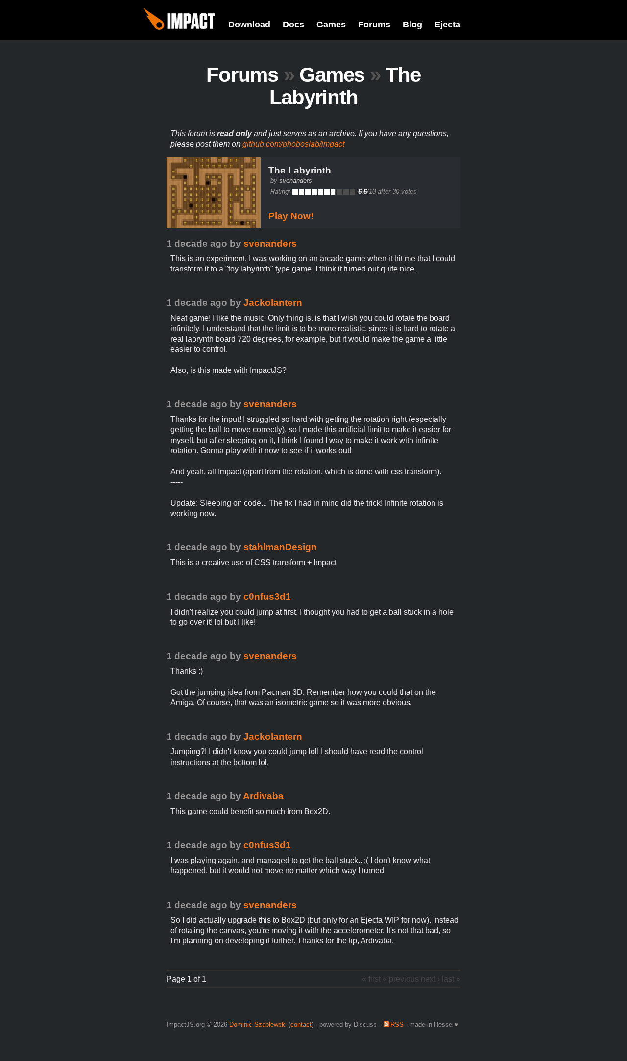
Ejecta (447, 24)
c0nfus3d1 (267, 597)
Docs (293, 24)
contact (301, 1024)
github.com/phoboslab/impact (293, 144)
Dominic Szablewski (258, 1024)
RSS (397, 1024)
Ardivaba (263, 796)
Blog (412, 24)
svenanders (295, 180)
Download (249, 24)
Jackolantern (272, 302)
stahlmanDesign (280, 547)
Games (331, 24)
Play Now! (291, 216)
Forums (374, 24)
